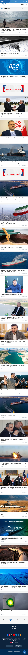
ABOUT (14, 626)
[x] (12, 635)
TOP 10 (14, 631)
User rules (10, 651)
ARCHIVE (14, 630)
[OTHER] (26, 4)
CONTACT (14, 628)
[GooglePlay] (9, 646)
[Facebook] (7, 635)
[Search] (23, 1)
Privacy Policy (17, 651)
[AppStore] (18, 646)
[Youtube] (14, 635)
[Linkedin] (18, 635)
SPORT (22, 4)
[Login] (26, 1)
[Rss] (20, 635)
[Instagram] (9, 635)
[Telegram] (16, 635)
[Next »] (24, 620)
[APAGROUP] (14, 642)
